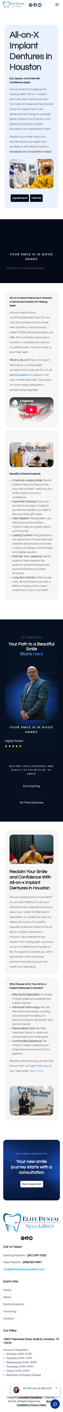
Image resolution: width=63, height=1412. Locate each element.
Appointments (19, 198)
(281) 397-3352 (36, 1255)
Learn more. (36, 1070)
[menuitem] (44, 5)
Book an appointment (31, 1184)
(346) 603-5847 (32, 1262)
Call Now (36, 198)
